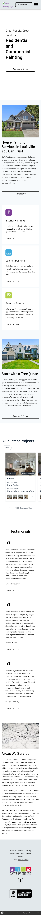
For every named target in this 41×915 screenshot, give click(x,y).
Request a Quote (24, 69)
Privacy (31, 912)
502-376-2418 (24, 4)
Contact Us (20, 193)
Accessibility (37, 912)
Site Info (20, 912)
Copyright (25, 912)
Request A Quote (20, 416)
